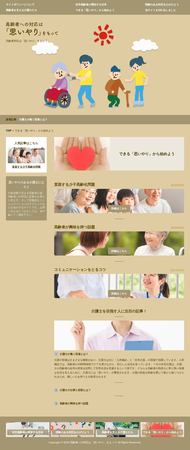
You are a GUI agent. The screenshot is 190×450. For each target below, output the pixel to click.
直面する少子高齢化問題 (74, 184)
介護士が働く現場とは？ (33, 119)
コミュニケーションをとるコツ (80, 269)
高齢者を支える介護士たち (21, 10)
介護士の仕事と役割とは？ (75, 390)
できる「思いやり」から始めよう (95, 10)
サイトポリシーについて (20, 4)
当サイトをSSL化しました (160, 10)
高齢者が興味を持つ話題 (74, 227)
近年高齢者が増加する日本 (91, 4)
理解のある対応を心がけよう (162, 4)
